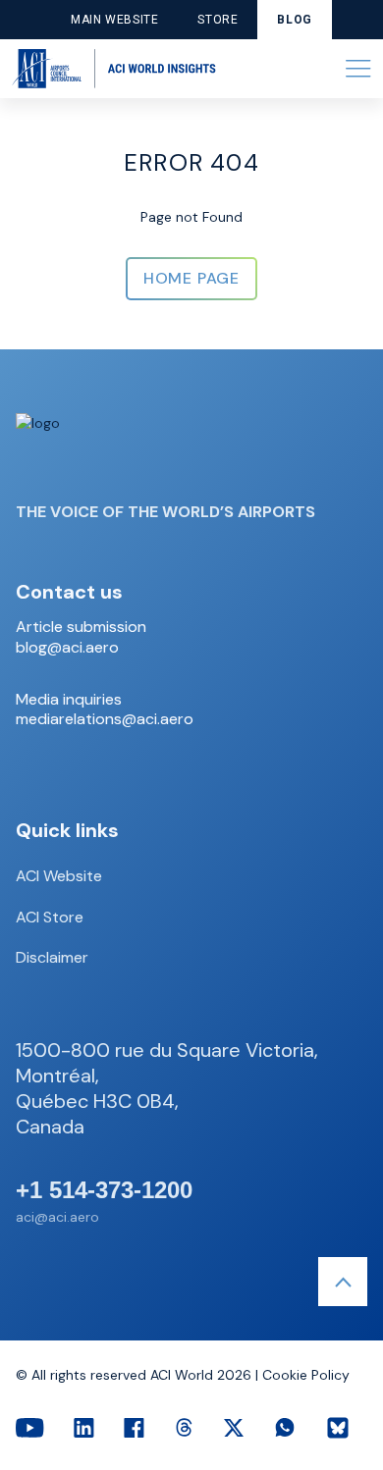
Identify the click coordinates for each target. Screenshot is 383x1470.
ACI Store (49, 917)
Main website (114, 19)
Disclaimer (52, 957)
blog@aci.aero (67, 647)
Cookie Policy (306, 1375)
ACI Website (59, 876)
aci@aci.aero (57, 1217)
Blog (294, 19)
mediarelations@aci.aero (104, 719)
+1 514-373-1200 (104, 1190)
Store (217, 19)
